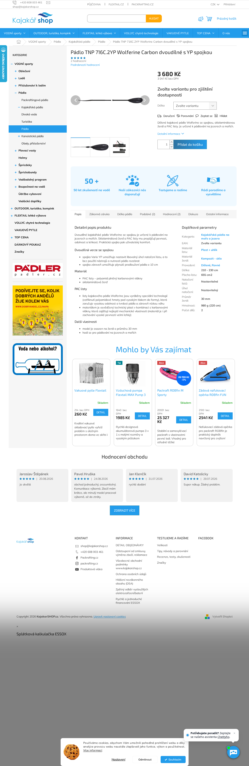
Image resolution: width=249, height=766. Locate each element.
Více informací (92, 750)
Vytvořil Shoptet (222, 616)
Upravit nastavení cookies (109, 616)
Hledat (154, 18)
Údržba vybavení (30, 194)
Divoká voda (29, 114)
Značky (19, 251)
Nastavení (118, 759)
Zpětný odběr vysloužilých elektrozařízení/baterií (132, 591)
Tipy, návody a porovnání (172, 551)
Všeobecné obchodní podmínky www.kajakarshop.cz (129, 564)
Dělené (205, 265)
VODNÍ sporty (24, 64)
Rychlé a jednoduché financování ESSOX (129, 601)
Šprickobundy (28, 172)
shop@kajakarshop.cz (94, 546)
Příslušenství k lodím (32, 85)
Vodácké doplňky (30, 201)
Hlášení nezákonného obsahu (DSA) (129, 581)
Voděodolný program (33, 179)
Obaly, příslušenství (33, 143)
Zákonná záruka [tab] (99, 214)
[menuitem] (14, 33)
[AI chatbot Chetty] (233, 752)
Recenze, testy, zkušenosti (173, 557)
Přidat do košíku (190, 144)
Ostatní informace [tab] (217, 214)
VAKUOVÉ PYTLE (26, 230)
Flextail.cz (116, 4)
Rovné (216, 265)
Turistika (26, 121)
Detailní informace (168, 134)
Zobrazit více (124, 510)
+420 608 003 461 (92, 552)
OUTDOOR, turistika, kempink (34, 208)
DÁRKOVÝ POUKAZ (28, 244)
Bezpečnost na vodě (32, 186)
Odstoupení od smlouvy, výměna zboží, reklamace (131, 553)
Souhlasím (174, 759)
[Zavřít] (234, 733)
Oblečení (24, 71)
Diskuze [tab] (193, 214)
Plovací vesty (27, 150)
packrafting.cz (89, 563)
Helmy (23, 158)
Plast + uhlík (209, 250)
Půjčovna (94, 4)
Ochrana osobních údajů (131, 574)
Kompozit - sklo (211, 258)
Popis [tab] (78, 214)
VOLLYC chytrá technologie (32, 223)
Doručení (169, 116)
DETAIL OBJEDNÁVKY (130, 545)
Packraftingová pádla (34, 100)
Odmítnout (145, 759)
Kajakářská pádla (32, 107)
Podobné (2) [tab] (147, 214)
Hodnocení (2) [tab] (172, 214)
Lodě (22, 78)
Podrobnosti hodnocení (85, 65)
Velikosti (162, 545)
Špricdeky (25, 165)
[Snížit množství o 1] (171, 146)
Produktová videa (91, 569)
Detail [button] (100, 412)
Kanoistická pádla (32, 136)
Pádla (22, 92)
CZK (213, 4)
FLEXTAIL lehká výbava (30, 215)
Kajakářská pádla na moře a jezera (215, 236)
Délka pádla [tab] (124, 214)
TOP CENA (22, 237)
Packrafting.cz (143, 4)
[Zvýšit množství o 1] (171, 142)
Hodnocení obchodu (125, 456)
